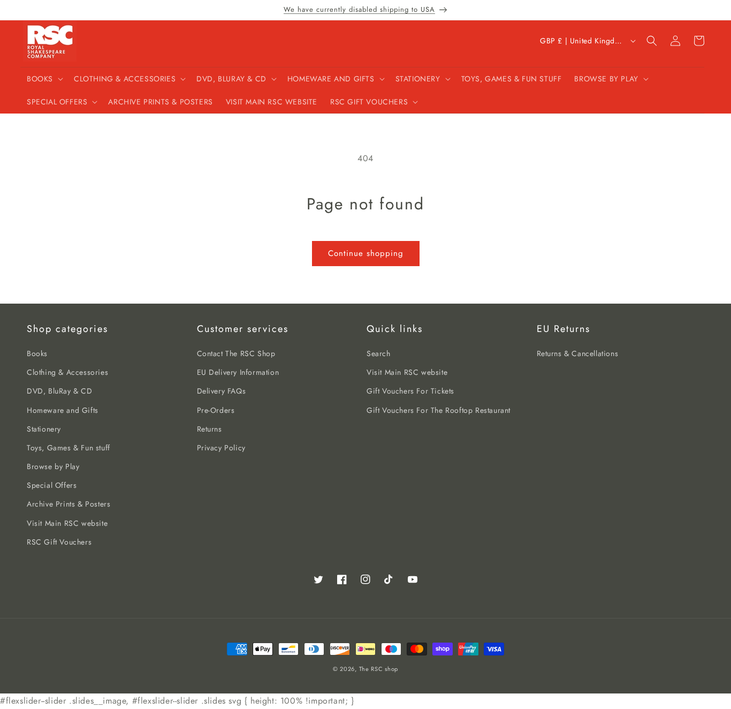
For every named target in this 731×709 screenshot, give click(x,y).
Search (379, 353)
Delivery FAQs (221, 391)
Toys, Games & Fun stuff (68, 447)
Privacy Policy (221, 447)
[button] (43, 78)
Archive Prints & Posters (68, 504)
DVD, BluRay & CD (60, 391)
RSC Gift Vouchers (59, 542)
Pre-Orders (216, 410)
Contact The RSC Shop (236, 353)
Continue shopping (365, 253)
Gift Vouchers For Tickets (410, 391)
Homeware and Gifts (62, 410)
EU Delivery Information (238, 372)
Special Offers (52, 485)
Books (37, 353)
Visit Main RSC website (67, 523)
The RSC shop (378, 669)
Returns (209, 429)
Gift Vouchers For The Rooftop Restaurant (439, 410)
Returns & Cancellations (578, 353)
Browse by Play (53, 466)
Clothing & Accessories (67, 372)
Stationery (44, 429)
